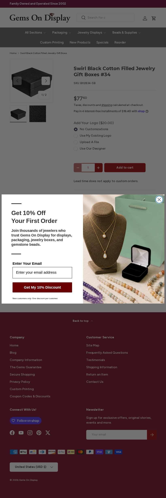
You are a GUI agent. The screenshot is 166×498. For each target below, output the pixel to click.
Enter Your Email (27, 264)
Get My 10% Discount (42, 287)
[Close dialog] (159, 199)
